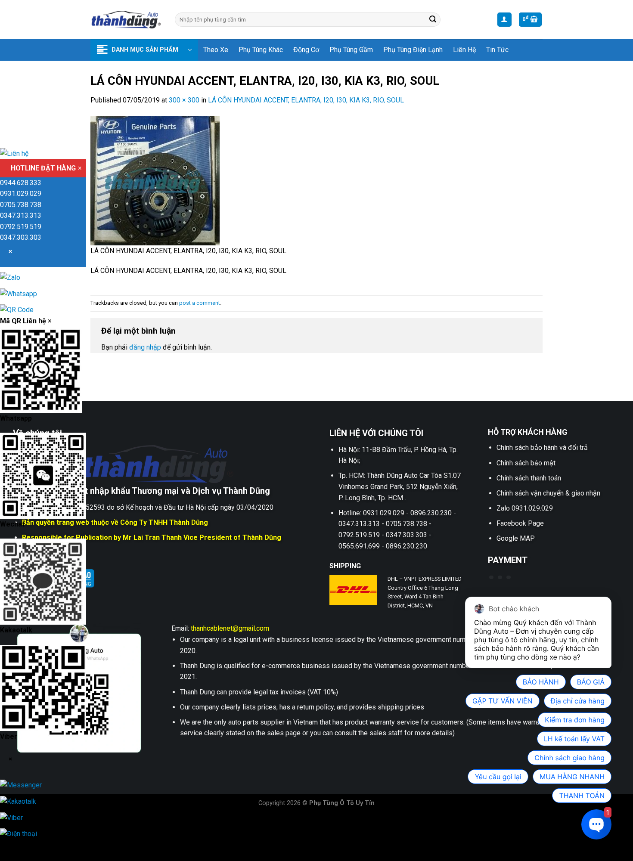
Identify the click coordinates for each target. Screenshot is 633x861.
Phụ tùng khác (261, 50)
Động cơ (306, 50)
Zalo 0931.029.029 (524, 508)
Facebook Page (520, 523)
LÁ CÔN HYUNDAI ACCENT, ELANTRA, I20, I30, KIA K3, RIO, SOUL (306, 100)
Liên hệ (464, 50)
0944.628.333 (20, 183)
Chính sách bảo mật (525, 463)
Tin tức (497, 50)
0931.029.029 (20, 193)
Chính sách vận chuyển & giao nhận (548, 493)
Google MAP (515, 538)
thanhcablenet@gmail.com (230, 628)
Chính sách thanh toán (528, 478)
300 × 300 (184, 100)
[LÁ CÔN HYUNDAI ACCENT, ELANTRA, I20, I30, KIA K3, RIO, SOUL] (155, 180)
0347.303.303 (20, 237)
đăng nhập (145, 347)
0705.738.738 (20, 205)
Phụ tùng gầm (351, 50)
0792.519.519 (20, 227)
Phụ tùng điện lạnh (413, 50)
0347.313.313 (20, 215)
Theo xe (215, 50)
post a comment (199, 303)
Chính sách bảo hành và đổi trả (542, 447)
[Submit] (432, 19)
